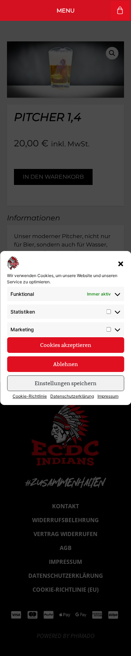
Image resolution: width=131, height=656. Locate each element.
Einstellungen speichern (65, 383)
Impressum (107, 396)
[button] (120, 263)
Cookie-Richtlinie (30, 396)
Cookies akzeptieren (65, 345)
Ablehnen (65, 364)
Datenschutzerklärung (72, 396)
